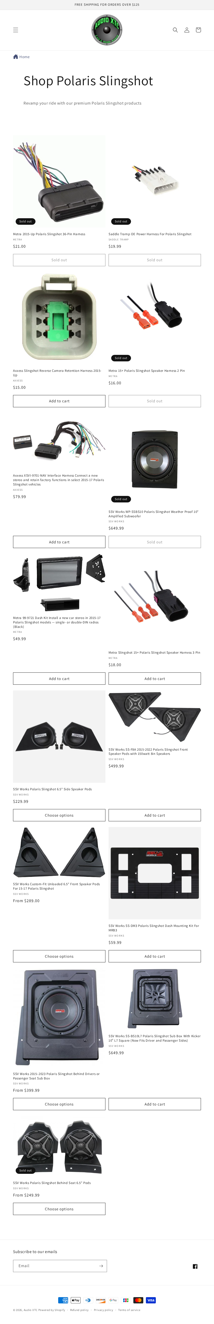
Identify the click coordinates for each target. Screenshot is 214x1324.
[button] (15, 30)
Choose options (59, 815)
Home (24, 56)
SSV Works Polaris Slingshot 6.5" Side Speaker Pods (52, 789)
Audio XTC (31, 1310)
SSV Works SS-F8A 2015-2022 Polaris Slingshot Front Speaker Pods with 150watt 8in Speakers (148, 752)
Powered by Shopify (51, 1310)
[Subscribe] (101, 1266)
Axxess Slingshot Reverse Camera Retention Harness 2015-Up (57, 373)
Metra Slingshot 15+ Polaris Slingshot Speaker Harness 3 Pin (154, 653)
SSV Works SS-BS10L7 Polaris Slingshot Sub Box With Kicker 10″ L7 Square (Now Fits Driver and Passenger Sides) (154, 1038)
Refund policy (79, 1310)
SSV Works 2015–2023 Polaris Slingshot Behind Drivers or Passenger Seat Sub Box (56, 1076)
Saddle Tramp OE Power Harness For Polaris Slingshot (150, 234)
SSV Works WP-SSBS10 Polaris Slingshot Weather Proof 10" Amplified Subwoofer (154, 514)
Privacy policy (103, 1310)
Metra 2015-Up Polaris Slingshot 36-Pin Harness (49, 234)
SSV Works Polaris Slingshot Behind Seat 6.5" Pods (52, 1183)
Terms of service (129, 1310)
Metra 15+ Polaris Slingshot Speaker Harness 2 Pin (147, 371)
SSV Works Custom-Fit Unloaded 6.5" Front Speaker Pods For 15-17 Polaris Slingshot (56, 886)
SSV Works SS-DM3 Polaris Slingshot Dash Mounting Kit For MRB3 (154, 928)
